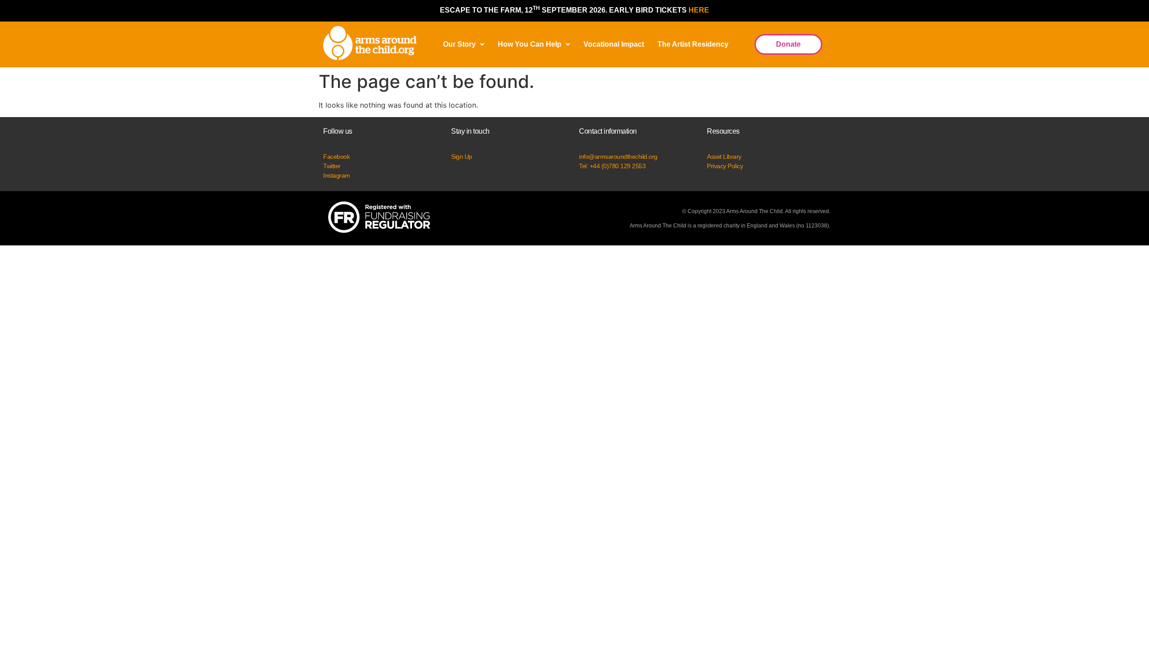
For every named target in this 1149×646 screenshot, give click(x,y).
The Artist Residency (693, 44)
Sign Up (461, 156)
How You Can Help (529, 44)
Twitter (332, 166)
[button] (463, 44)
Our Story (459, 44)
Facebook (336, 156)
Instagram (336, 175)
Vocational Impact (613, 44)
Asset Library (724, 156)
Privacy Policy (725, 166)
